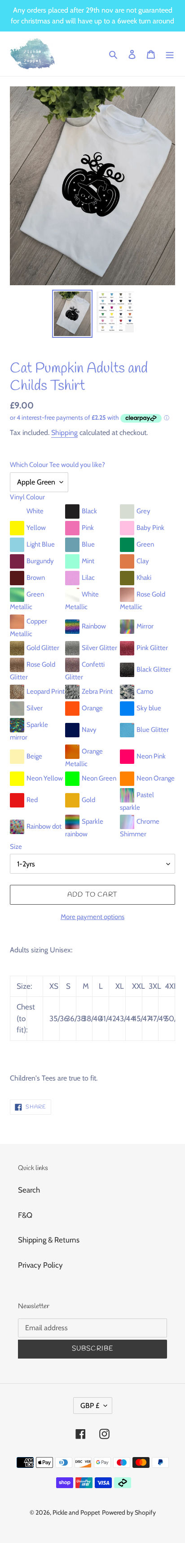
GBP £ (89, 1405)
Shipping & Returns (48, 1239)
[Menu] (169, 54)
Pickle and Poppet (76, 1512)
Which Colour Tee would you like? (57, 465)
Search (29, 1189)
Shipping (64, 432)
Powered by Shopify (129, 1512)
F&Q (25, 1215)
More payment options (92, 917)
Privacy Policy (40, 1264)
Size (16, 847)
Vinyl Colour (27, 497)
